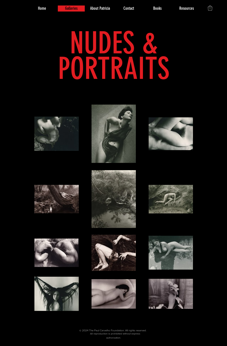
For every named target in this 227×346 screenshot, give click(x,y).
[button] (210, 8)
